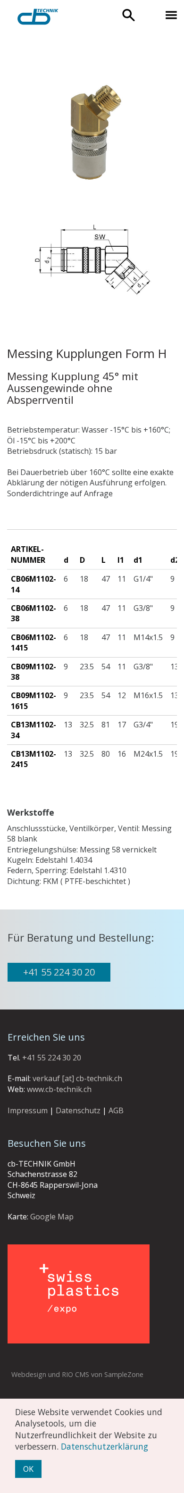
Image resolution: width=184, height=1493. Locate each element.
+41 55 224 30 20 (59, 972)
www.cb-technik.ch (59, 1089)
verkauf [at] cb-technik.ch (77, 1078)
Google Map (52, 1216)
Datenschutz (78, 1110)
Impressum (28, 1110)
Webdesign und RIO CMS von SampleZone (77, 1374)
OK (28, 1469)
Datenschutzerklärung (104, 1446)
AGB (116, 1110)
